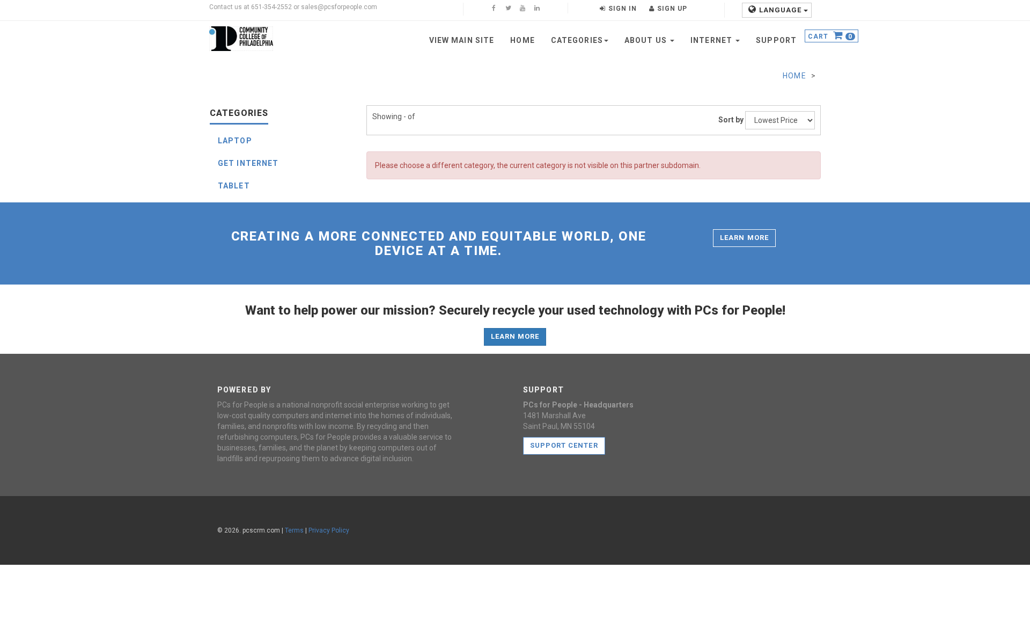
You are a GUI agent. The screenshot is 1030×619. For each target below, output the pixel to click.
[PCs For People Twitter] (508, 9)
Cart (830, 37)
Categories (577, 40)
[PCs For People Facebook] (493, 9)
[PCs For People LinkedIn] (537, 9)
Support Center (564, 445)
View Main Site (462, 40)
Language (781, 10)
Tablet (234, 185)
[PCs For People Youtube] (522, 9)
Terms (294, 530)
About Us (646, 40)
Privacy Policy (328, 530)
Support (776, 40)
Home (522, 40)
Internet (712, 40)
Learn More (744, 238)
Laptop (235, 140)
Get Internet (248, 163)
